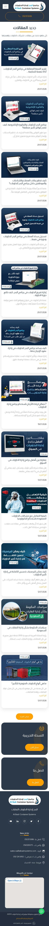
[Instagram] (24, 821)
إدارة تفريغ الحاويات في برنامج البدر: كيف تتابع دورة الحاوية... (25, 294)
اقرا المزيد (42, 84)
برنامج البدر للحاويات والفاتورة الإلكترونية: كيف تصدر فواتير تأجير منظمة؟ (24, 126)
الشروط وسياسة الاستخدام (24, 918)
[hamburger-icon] (5, 6)
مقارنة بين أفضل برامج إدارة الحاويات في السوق (27, 461)
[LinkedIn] (17, 821)
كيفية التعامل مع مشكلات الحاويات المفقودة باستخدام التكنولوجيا (29, 517)
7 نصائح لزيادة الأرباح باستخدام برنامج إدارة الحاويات (26, 405)
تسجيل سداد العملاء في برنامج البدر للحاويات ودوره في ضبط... (24, 238)
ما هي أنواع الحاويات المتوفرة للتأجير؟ (28, 683)
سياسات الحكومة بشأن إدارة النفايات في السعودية (26, 629)
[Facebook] (38, 821)
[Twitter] (31, 821)
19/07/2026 (42, 424)
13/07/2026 (42, 480)
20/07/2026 (41, 89)
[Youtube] (10, 821)
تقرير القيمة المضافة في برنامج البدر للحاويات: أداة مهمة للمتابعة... (24, 70)
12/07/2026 (42, 592)
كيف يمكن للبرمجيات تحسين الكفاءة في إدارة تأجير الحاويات (24, 573)
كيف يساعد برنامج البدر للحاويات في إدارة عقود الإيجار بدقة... (27, 349)
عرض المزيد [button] (24, 716)
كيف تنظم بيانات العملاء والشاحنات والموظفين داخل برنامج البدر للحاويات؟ (27, 182)
